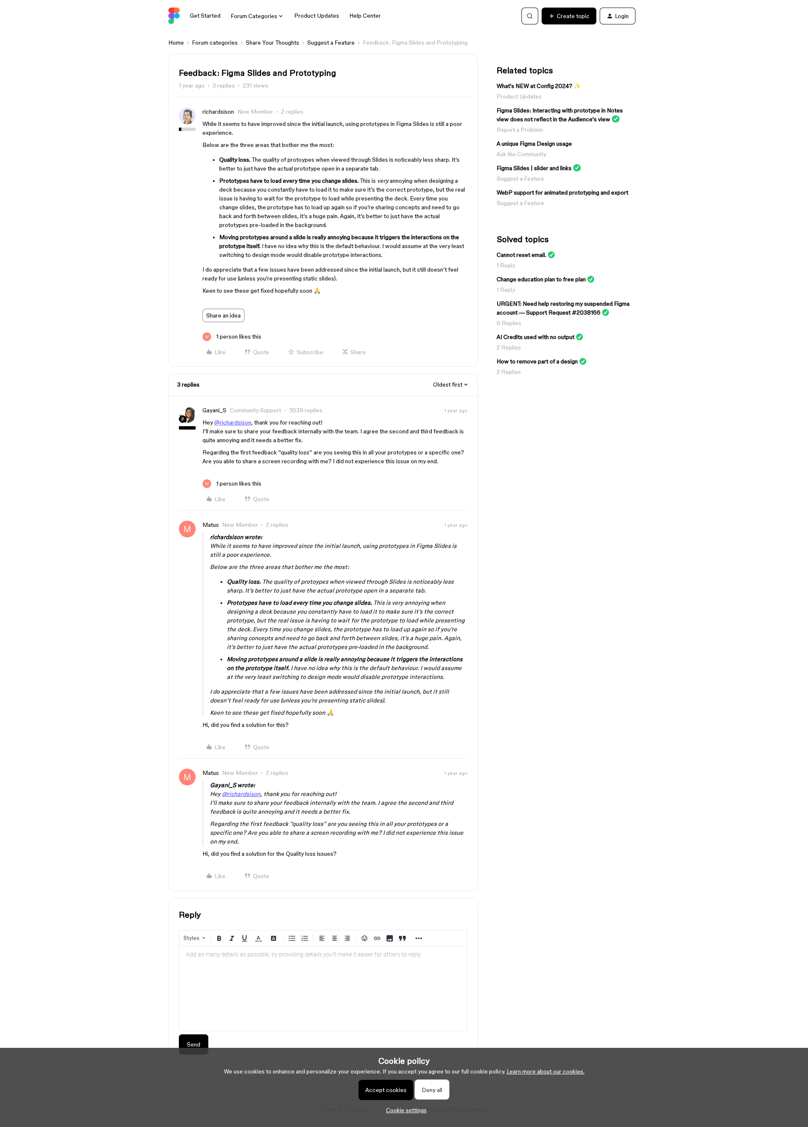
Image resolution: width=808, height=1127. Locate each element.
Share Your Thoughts (272, 42)
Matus (210, 524)
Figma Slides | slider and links (534, 168)
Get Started (205, 15)
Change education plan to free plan (541, 279)
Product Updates (316, 15)
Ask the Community (521, 154)
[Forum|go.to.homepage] (174, 16)
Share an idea (223, 315)
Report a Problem (520, 129)
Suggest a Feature (331, 42)
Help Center (365, 15)
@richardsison (232, 422)
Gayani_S (214, 410)
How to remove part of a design (537, 361)
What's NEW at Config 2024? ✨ (539, 86)
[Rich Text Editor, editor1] (323, 988)
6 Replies (509, 323)
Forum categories (215, 42)
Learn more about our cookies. (546, 1071)
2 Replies (509, 347)
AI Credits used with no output (535, 337)
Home (176, 42)
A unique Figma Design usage (534, 143)
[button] (569, 16)
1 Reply (506, 265)
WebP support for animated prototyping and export (562, 192)
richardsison (218, 111)
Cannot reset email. (521, 254)
